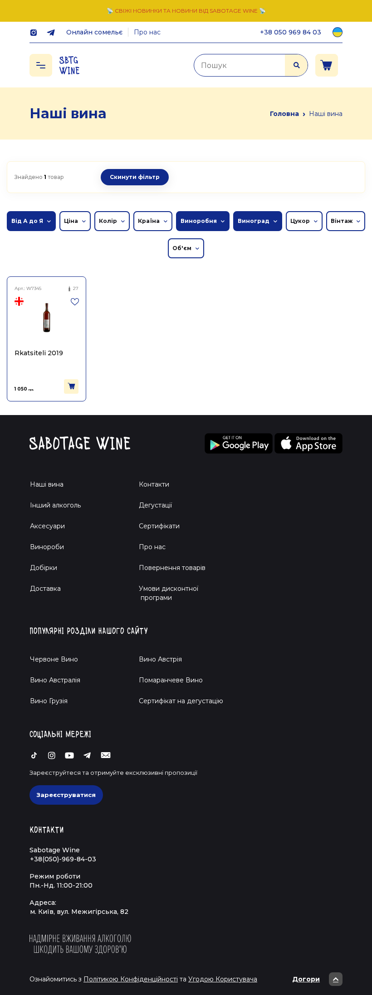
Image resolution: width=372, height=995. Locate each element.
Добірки (43, 568)
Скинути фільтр (135, 177)
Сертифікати (159, 526)
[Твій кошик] (326, 65)
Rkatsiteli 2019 (39, 353)
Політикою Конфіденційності (130, 979)
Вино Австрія (160, 659)
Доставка (45, 588)
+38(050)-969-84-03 (63, 859)
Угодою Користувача (222, 979)
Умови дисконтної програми (165, 593)
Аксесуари (47, 526)
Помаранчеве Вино (171, 680)
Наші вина (47, 484)
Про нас (147, 32)
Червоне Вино (54, 659)
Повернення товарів (172, 568)
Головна (284, 114)
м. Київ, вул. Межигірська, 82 (79, 912)
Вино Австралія (55, 680)
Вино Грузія (49, 701)
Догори (306, 979)
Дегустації (155, 505)
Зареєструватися (66, 794)
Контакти (154, 484)
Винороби (47, 547)
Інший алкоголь (55, 505)
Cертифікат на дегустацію (181, 701)
